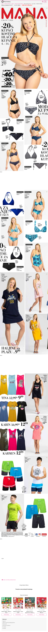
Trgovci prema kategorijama (8, 622)
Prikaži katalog (6, 614)
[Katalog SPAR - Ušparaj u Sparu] (6, 602)
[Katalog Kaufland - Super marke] (18, 602)
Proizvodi (4, 624)
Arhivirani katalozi (6, 625)
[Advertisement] (24, 181)
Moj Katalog (7, 1)
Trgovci (4, 621)
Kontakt (4, 628)
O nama (4, 626)
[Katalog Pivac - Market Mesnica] (42, 602)
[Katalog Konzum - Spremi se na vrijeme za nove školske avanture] (30, 602)
